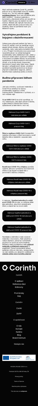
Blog (19, 335)
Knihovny (19, 287)
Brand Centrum (19, 338)
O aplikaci (19, 281)
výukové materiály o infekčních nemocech (18, 245)
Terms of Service (19, 381)
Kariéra (19, 332)
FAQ (19, 296)
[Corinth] (9, 2)
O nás (19, 326)
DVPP (19, 314)
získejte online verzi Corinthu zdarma (16, 254)
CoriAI (19, 308)
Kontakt (19, 329)
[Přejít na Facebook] (19, 350)
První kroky (19, 293)
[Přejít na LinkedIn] (13, 350)
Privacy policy (19, 376)
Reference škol (19, 284)
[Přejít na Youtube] (24, 350)
